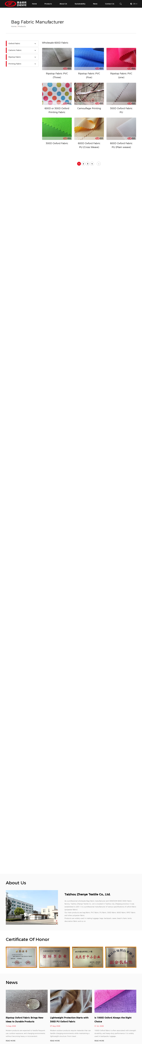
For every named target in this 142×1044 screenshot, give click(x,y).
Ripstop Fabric (15, 57)
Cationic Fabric (15, 50)
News (95, 4)
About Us (63, 4)
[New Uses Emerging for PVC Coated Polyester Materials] (115, 1001)
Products (48, 4)
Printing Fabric (15, 64)
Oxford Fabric (14, 43)
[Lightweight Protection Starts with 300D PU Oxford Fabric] (27, 1001)
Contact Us (109, 4)
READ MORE (10, 1041)
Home (34, 4)
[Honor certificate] (21, 957)
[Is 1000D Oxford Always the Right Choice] (71, 1001)
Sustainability (80, 4)
